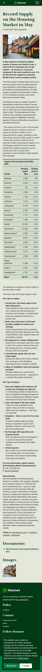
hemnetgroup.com (19, 532)
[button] (37, 3)
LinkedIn (6, 535)
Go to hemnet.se (22, 600)
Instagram (15, 535)
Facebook (32, 532)
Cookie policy (23, 658)
